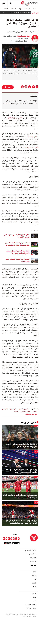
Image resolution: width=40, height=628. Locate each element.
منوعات (34, 594)
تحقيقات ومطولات (30, 605)
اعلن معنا (33, 565)
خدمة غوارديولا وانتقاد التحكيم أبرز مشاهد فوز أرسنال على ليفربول (17, 244)
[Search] (10, 3)
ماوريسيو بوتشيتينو (15, 117)
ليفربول (35, 411)
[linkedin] (9, 538)
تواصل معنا (33, 561)
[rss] (4, 538)
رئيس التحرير (32, 558)
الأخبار (35, 8)
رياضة (23, 422)
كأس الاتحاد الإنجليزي (30, 147)
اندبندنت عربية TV (31, 608)
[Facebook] (19, 538)
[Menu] (3, 3)
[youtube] (11, 538)
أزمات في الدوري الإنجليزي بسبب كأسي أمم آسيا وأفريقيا (18, 252)
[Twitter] (16, 538)
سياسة (27, 8)
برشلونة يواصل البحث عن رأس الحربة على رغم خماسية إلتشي (21, 445)
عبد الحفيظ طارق (23, 36)
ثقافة (6, 8)
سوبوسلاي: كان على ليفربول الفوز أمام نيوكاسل (20, 496)
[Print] (22, 86)
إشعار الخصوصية (31, 554)
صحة (34, 601)
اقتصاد (13, 8)
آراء (20, 8)
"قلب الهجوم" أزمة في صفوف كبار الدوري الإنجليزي (17, 236)
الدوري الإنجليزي (33, 136)
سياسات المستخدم (30, 550)
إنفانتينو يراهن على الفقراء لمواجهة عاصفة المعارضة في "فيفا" (21, 470)
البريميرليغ (13, 409)
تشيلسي (4, 409)
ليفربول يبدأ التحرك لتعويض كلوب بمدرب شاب (18, 260)
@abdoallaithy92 (23, 38)
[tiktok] (6, 538)
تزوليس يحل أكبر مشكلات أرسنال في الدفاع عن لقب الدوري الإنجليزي (21, 521)
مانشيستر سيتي (25, 411)
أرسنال (16, 411)
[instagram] (14, 538)
